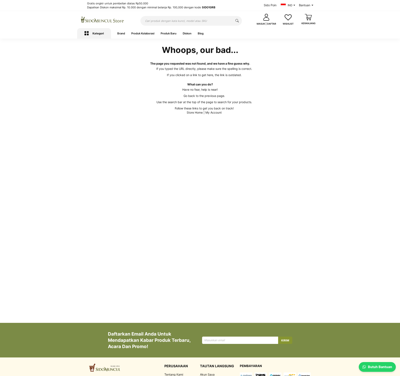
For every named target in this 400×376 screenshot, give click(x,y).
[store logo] (102, 19)
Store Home (195, 112)
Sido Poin (270, 5)
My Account (213, 112)
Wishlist (288, 23)
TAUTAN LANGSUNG (217, 366)
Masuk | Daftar (266, 23)
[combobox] (191, 21)
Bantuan (304, 5)
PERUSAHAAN (176, 366)
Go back (189, 96)
